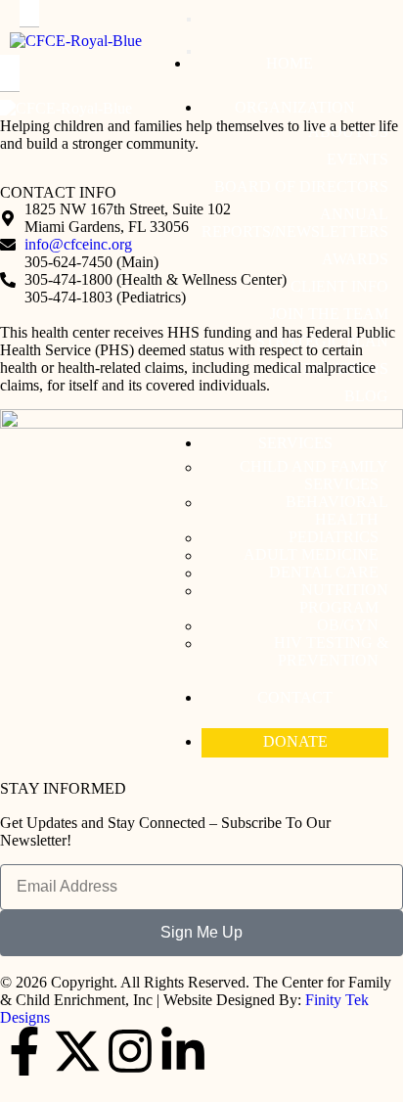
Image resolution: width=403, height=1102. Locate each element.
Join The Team (329, 313)
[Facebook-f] (24, 1051)
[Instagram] (130, 1051)
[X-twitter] (77, 1051)
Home (289, 63)
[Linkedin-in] (182, 1051)
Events (357, 159)
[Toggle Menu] (189, 20)
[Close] (189, 52)
